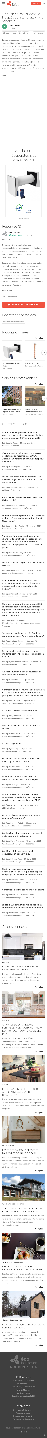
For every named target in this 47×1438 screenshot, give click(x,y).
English (23, 1432)
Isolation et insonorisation (12, 703)
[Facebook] (11, 1367)
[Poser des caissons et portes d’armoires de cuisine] (23, 959)
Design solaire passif (10, 597)
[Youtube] (15, 1367)
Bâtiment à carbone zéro (12, 1320)
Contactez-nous (23, 1393)
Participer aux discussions (23, 1419)
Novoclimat (6, 529)
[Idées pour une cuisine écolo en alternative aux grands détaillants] (23, 1081)
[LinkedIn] (23, 1367)
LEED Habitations (8, 808)
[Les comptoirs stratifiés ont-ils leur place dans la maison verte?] (23, 1259)
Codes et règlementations (12, 573)
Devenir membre (23, 1384)
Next (44, 352)
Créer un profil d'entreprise (23, 1410)
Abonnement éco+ (23, 1413)
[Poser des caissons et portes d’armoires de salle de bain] (23, 1142)
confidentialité (29, 1396)
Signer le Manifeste (23, 1390)
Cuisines (5, 446)
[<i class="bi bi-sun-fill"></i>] (44, 1435)
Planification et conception (13, 322)
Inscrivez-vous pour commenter (24, 304)
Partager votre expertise (23, 1416)
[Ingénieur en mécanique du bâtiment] (12, 396)
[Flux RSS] (35, 1367)
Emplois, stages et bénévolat (24, 1387)
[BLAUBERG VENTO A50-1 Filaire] (12, 350)
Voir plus (39, 338)
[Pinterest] (31, 1367)
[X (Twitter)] (27, 1367)
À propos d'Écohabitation (23, 1381)
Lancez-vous (36, 4)
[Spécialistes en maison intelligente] (35, 396)
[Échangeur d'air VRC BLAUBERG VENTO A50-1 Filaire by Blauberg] (23, 191)
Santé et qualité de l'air (11, 469)
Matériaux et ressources (11, 508)
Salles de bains (8, 1146)
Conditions (16, 1396)
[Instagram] (19, 1367)
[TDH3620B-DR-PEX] (35, 350)
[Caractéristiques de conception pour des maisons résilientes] (23, 1201)
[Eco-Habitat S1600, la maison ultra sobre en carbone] (23, 1317)
